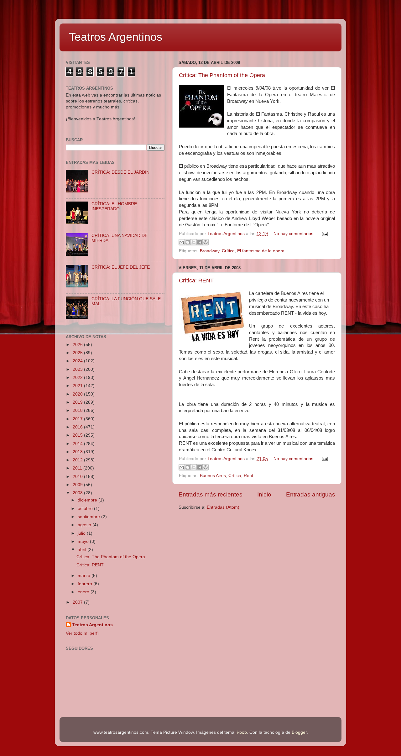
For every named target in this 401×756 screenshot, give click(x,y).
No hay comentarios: (294, 233)
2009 (78, 484)
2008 (78, 493)
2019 (78, 402)
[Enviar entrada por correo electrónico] (324, 233)
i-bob (242, 732)
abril (82, 549)
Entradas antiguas (310, 494)
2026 (78, 344)
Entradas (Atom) (223, 507)
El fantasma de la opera (260, 251)
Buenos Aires (213, 475)
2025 (78, 352)
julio (82, 533)
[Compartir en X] (193, 242)
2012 (78, 460)
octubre (86, 508)
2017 (78, 419)
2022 (78, 377)
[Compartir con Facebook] (199, 242)
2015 (78, 435)
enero (84, 592)
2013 (78, 451)
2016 (78, 427)
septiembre (89, 516)
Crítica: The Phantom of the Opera (222, 75)
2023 (78, 369)
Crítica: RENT (196, 280)
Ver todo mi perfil (82, 633)
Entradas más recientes (210, 494)
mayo (84, 541)
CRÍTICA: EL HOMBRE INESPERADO (114, 206)
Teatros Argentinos (115, 36)
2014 (78, 443)
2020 (78, 394)
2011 (78, 468)
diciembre (88, 500)
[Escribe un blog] (188, 242)
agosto (85, 524)
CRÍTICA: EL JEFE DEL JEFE (120, 267)
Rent (248, 475)
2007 (78, 602)
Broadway (209, 251)
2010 (78, 476)
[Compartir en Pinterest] (205, 242)
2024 (78, 361)
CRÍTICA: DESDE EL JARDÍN (120, 172)
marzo (84, 575)
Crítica (228, 251)
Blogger (299, 732)
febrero (85, 583)
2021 (78, 385)
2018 (78, 410)
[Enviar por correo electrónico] (182, 242)
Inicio (264, 494)
